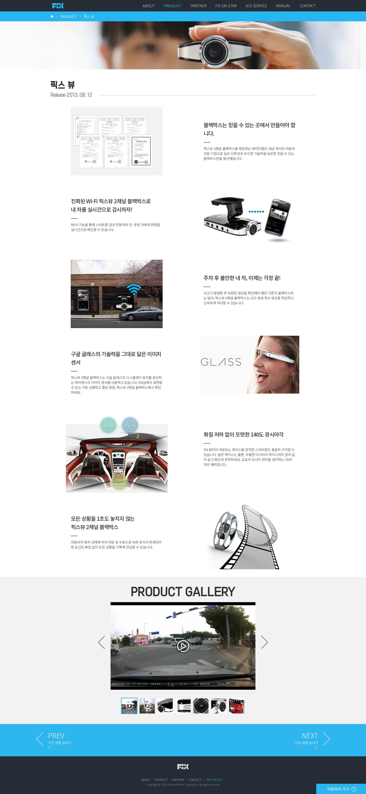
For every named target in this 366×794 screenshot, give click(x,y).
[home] (51, 12)
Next (264, 642)
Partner (198, 5)
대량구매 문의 (214, 780)
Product (173, 5)
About (149, 5)
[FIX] (58, 5)
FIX (183, 766)
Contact (308, 5)
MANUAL (283, 5)
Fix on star (226, 5)
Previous (101, 642)
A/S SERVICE (256, 5)
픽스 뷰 (89, 16)
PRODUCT (68, 16)
